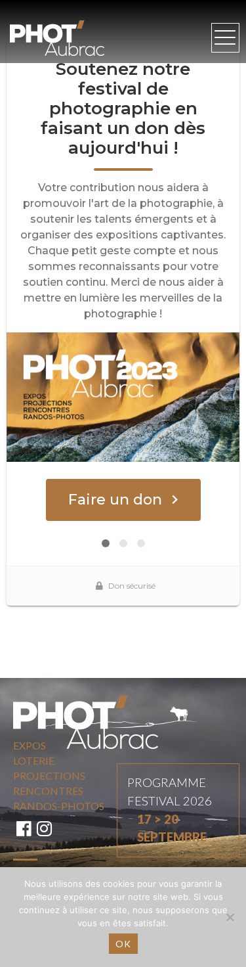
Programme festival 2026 (169, 809)
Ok (123, 943)
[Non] (229, 917)
